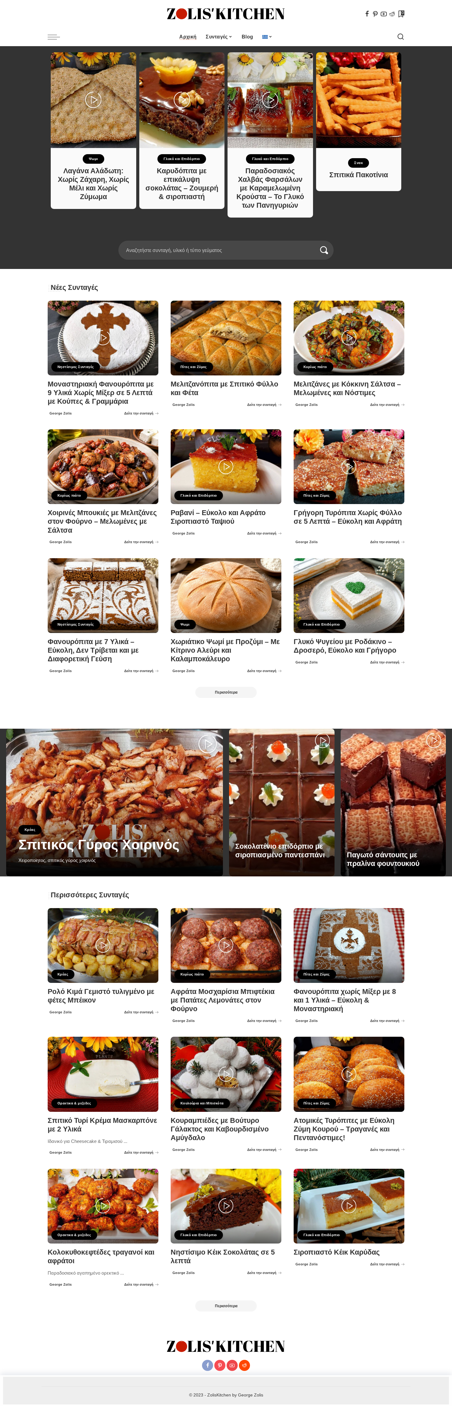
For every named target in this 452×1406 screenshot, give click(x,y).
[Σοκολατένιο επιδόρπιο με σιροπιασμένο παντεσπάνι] (282, 802)
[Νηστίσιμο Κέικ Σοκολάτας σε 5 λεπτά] (226, 1206)
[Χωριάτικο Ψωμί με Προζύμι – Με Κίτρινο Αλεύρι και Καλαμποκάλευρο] (226, 595)
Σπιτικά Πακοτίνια (358, 175)
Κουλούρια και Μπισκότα (202, 1103)
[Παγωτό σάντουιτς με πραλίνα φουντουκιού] (393, 802)
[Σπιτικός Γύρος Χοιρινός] (114, 802)
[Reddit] (392, 14)
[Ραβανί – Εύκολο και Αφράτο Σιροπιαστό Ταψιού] (226, 466)
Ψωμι (93, 159)
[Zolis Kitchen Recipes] (226, 14)
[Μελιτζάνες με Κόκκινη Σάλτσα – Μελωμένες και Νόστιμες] (349, 338)
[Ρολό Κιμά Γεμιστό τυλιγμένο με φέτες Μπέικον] (103, 945)
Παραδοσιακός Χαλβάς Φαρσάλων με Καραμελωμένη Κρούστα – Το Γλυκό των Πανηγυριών (270, 188)
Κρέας (30, 829)
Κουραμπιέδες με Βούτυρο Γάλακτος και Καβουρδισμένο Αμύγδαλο (220, 1129)
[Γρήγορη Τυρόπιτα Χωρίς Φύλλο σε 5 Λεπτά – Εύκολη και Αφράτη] (349, 466)
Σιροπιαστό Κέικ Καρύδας (337, 1252)
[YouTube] (384, 14)
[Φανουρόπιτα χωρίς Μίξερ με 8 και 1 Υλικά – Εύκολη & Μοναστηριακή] (349, 945)
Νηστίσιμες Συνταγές (75, 367)
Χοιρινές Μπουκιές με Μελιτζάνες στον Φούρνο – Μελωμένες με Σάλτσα (102, 521)
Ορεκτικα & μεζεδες (74, 1103)
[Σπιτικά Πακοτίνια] (359, 100)
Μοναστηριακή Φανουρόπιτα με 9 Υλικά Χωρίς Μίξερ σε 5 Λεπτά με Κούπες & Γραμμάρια (101, 392)
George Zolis (61, 413)
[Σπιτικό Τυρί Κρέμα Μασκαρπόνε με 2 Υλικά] (103, 1074)
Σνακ (358, 163)
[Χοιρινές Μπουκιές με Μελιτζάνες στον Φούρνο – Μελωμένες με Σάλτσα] (103, 466)
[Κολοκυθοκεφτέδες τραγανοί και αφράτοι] (103, 1206)
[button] (222, 237)
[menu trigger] (57, 37)
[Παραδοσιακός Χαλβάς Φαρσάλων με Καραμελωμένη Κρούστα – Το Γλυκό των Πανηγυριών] (270, 100)
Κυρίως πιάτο (315, 367)
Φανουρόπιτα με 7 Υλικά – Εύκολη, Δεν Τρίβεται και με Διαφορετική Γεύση (93, 650)
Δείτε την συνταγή (138, 413)
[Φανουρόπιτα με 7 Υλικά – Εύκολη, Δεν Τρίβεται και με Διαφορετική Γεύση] (103, 595)
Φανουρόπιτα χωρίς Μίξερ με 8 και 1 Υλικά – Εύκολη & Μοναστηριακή (345, 1000)
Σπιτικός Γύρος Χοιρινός (98, 844)
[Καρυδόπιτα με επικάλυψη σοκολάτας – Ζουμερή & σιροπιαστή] (182, 100)
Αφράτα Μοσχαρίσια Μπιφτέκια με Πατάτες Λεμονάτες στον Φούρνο (223, 1000)
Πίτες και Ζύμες (193, 367)
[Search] (400, 37)
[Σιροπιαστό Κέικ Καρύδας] (349, 1206)
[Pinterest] (375, 14)
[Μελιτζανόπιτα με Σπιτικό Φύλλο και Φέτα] (226, 338)
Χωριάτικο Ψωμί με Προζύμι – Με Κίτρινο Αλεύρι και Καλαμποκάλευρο (225, 650)
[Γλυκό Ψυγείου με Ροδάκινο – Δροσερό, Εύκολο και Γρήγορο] (349, 595)
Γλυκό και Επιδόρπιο (182, 159)
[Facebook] (367, 14)
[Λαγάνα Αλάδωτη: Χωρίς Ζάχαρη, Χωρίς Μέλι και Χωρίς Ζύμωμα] (93, 100)
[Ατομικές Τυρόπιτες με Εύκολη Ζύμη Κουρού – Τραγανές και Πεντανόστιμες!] (349, 1074)
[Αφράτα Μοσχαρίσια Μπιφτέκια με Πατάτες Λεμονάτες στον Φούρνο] (226, 945)
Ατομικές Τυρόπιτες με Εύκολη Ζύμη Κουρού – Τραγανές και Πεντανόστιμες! (344, 1129)
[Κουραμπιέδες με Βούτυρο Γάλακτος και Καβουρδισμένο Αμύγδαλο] (226, 1074)
